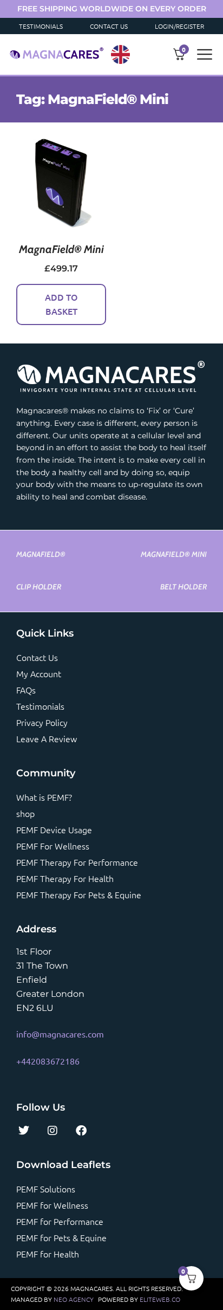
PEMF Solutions (45, 1189)
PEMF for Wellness (52, 1205)
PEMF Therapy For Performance (77, 862)
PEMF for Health (47, 1254)
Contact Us (109, 26)
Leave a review (46, 738)
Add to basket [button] (61, 304)
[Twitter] (23, 1130)
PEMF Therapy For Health (65, 878)
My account (38, 673)
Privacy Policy (42, 722)
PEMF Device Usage (54, 829)
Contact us (37, 657)
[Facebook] (81, 1130)
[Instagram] (52, 1130)
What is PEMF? (44, 797)
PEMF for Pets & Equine (61, 1237)
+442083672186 (48, 1060)
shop (25, 813)
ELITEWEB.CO (160, 1299)
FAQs (26, 690)
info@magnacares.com (60, 1033)
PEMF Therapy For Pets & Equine (78, 894)
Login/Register (179, 26)
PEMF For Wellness (52, 846)
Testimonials (41, 26)
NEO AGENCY (74, 1299)
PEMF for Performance (59, 1221)
